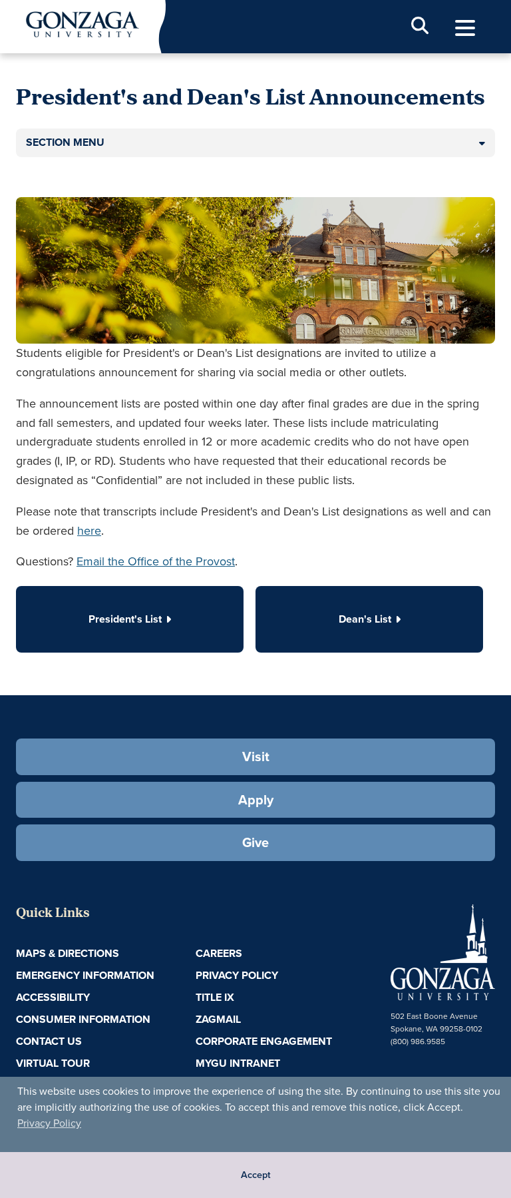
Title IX (215, 997)
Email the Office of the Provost (156, 561)
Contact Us (49, 1041)
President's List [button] (125, 619)
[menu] (465, 28)
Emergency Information (85, 975)
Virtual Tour (53, 1063)
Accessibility (53, 997)
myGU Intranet (238, 1063)
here (89, 530)
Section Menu (65, 142)
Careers (219, 953)
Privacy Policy (49, 1123)
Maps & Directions (67, 953)
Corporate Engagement (264, 1041)
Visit (255, 756)
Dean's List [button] (365, 619)
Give (255, 842)
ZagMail (218, 1019)
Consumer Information (83, 1019)
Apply (255, 800)
